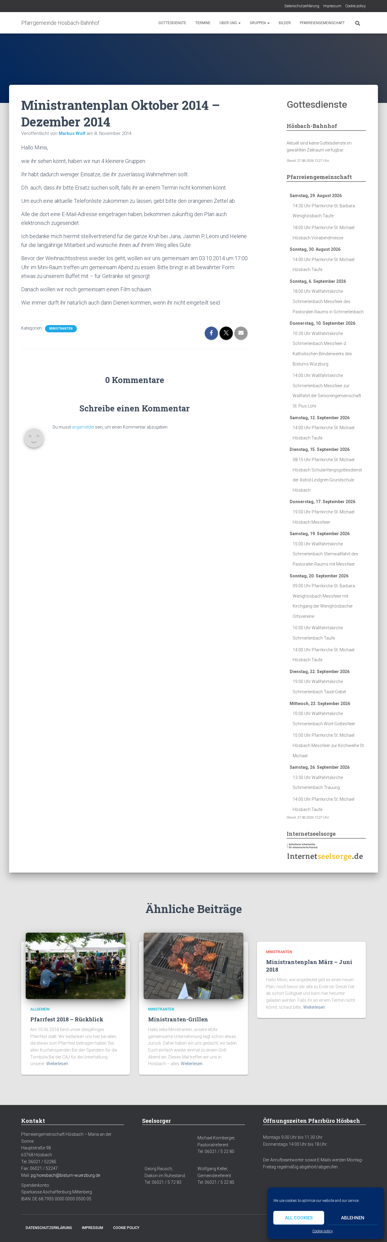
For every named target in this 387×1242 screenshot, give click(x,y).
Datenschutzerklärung (302, 6)
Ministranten (61, 328)
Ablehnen (352, 1218)
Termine (202, 23)
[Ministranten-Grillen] (193, 965)
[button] (239, 23)
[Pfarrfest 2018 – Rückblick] (75, 965)
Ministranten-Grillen (178, 1019)
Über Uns (229, 23)
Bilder (285, 23)
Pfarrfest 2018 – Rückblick (66, 1019)
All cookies (299, 1218)
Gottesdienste (172, 23)
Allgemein (40, 1009)
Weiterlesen (57, 1063)
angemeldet (83, 427)
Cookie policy (322, 1231)
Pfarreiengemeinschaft (322, 23)
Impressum (332, 6)
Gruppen (258, 23)
